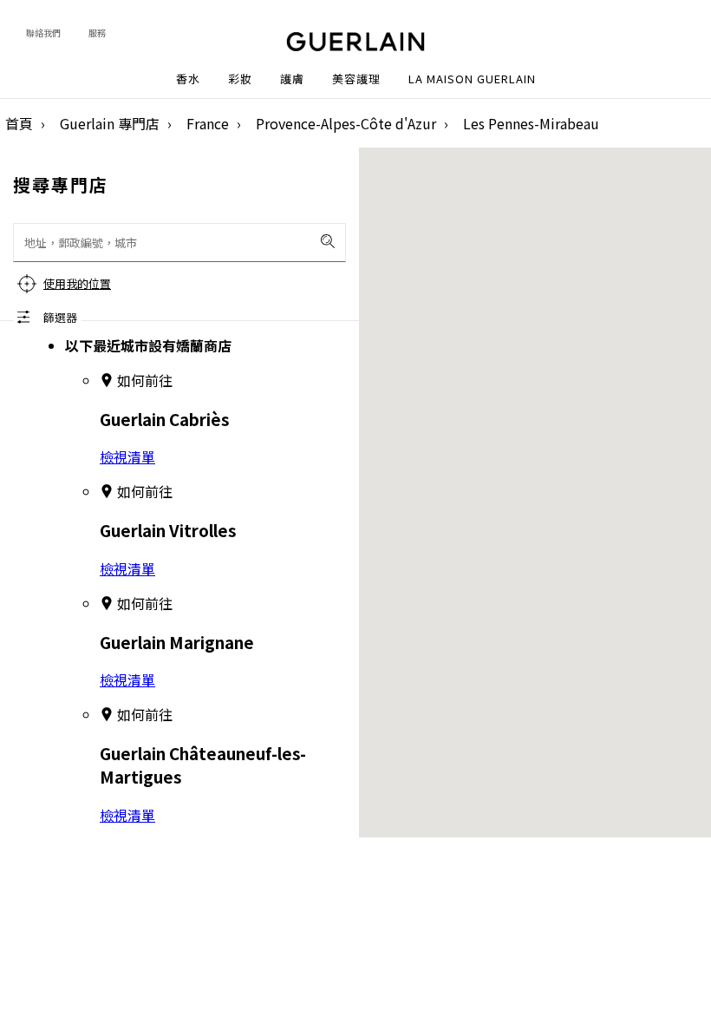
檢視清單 (127, 456)
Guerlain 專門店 (110, 123)
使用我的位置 (77, 283)
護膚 (292, 79)
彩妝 (240, 79)
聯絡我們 (43, 32)
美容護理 (356, 79)
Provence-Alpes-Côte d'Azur (346, 123)
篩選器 (60, 317)
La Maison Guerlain (472, 79)
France (207, 123)
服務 (97, 32)
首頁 (19, 123)
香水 (188, 79)
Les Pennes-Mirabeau (531, 123)
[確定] (327, 241)
